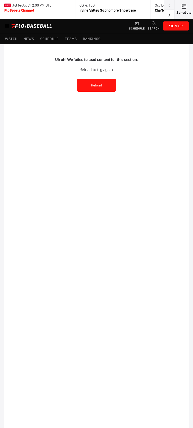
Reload (96, 85)
